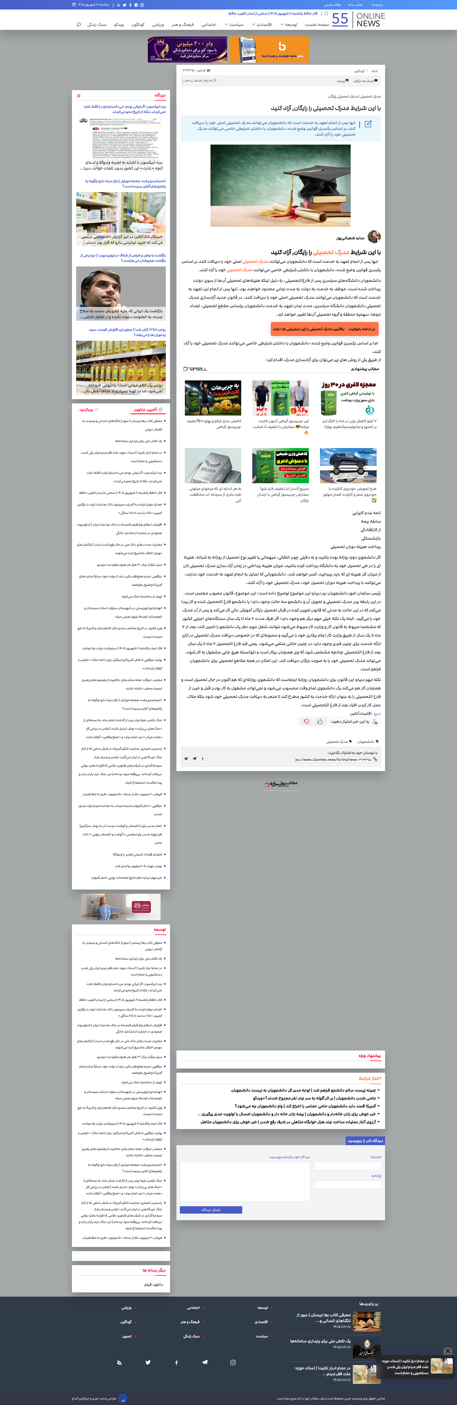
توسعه (292, 24)
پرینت (341, 81)
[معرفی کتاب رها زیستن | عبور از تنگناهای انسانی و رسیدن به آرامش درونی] (367, 1322)
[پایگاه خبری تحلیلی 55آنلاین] (358, 19)
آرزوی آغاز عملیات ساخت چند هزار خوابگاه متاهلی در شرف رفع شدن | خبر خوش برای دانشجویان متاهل (288, 1122)
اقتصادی (266, 24)
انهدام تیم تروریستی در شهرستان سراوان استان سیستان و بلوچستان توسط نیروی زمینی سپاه (123, 612)
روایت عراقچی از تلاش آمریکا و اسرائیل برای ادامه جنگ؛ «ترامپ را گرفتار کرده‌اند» (120, 664)
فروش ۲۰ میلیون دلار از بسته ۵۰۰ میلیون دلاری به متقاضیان (122, 794)
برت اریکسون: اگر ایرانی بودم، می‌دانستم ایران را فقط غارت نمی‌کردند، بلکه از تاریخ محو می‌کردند (124, 109)
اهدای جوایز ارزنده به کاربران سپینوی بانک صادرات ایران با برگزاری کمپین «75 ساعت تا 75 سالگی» (248, 13)
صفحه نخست (317, 24)
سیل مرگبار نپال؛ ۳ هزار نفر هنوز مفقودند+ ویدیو (129, 565)
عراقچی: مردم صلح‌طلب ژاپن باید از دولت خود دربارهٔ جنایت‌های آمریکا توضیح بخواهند (120, 580)
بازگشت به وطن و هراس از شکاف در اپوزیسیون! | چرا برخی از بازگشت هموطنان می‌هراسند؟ (123, 258)
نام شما (376, 1157)
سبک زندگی (98, 24)
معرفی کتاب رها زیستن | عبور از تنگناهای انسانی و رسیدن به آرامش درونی (122, 425)
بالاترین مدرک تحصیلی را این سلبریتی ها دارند (308, 329)
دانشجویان (366, 741)
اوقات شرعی (332, 4)
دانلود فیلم (153, 1284)
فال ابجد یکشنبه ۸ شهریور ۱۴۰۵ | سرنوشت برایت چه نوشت (122, 648)
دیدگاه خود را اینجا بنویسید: (289, 1157)
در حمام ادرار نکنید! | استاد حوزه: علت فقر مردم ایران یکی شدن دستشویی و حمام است (405, 1367)
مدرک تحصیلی (255, 262)
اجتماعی (210, 24)
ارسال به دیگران (363, 81)
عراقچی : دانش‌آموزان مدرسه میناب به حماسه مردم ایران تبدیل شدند (120, 810)
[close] (448, 1351)
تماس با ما (356, 4)
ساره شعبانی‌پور (350, 238)
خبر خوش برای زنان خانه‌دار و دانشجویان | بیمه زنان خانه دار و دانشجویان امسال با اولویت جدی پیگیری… (287, 1114)
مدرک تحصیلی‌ (331, 252)
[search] (78, 25)
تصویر (128, 1336)
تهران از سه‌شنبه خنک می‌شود (141, 596)
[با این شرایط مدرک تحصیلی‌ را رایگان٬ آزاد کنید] (196, 759)
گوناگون (139, 24)
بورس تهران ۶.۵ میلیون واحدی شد (138, 866)
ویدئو (120, 24)
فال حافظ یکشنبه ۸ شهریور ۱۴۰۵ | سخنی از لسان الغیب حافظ (120, 493)
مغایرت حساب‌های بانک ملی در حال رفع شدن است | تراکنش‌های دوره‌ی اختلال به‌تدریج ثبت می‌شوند (119, 548)
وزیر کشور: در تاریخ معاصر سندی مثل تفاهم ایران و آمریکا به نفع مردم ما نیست (119, 632)
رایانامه (376, 1175)
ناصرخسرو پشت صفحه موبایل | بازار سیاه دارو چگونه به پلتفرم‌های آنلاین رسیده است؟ (125, 183)
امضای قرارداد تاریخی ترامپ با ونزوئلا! (137, 854)
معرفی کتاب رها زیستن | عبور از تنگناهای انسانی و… (324, 1318)
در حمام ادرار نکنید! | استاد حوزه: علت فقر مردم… (323, 1371)
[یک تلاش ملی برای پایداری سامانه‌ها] (367, 1348)
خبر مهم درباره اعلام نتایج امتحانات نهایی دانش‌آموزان (126, 878)
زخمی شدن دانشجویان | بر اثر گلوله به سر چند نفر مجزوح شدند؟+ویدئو (315, 1098)
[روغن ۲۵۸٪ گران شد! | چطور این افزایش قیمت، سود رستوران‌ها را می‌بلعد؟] (121, 368)
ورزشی (159, 24)
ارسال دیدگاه (211, 1210)
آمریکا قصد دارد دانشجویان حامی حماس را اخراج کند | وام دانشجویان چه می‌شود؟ (306, 1106)
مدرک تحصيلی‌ (337, 741)
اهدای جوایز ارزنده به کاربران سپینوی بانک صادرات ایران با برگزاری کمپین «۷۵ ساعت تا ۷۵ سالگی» (119, 508)
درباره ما (378, 4)
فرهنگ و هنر (184, 24)
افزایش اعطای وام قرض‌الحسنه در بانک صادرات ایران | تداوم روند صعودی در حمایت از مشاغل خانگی (119, 528)
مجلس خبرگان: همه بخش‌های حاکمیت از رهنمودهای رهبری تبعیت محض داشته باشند (121, 684)
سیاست (237, 24)
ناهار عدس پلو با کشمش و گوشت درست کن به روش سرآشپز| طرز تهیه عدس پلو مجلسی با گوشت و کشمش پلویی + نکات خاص (121, 834)
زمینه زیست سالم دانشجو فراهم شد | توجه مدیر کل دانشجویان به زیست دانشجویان (304, 1090)
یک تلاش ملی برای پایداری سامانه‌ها (138, 441)
